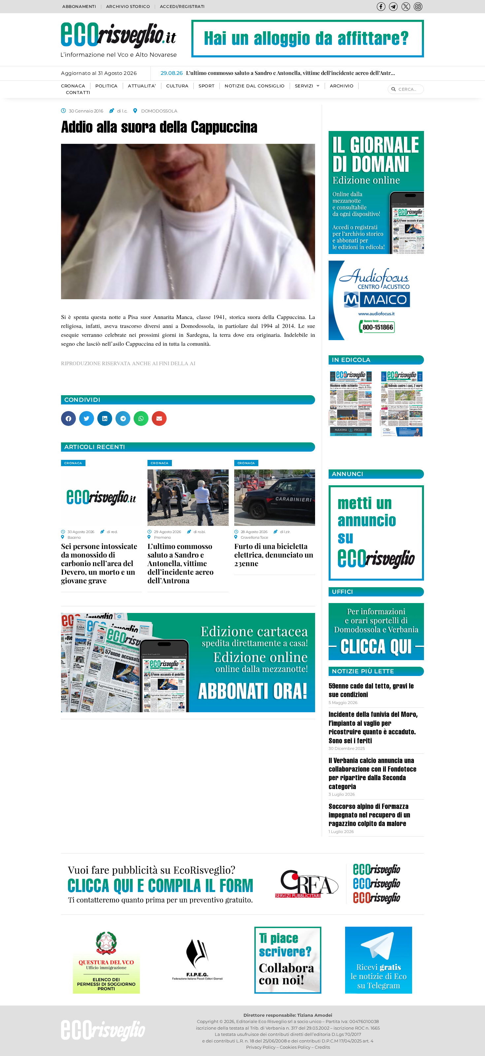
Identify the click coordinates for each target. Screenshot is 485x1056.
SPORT (206, 85)
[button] (68, 418)
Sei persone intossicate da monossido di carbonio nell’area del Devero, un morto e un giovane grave (99, 563)
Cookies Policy (295, 1047)
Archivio (342, 85)
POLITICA (106, 85)
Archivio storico (128, 6)
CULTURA (177, 85)
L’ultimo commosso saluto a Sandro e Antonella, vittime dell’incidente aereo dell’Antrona (180, 563)
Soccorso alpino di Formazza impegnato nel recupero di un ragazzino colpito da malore (369, 816)
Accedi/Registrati (182, 6)
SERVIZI (304, 85)
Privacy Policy (260, 1047)
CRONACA (73, 85)
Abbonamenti (79, 6)
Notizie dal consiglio (255, 85)
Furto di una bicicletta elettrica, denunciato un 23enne (273, 554)
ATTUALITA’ (142, 85)
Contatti (78, 92)
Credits (322, 1047)
